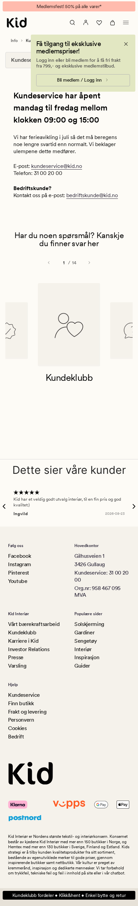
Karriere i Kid (23, 641)
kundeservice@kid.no (56, 166)
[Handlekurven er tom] (112, 22)
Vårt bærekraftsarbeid (33, 624)
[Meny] (126, 22)
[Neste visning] (89, 263)
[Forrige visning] (49, 263)
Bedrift (16, 736)
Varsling (17, 666)
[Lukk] (126, 44)
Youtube (17, 581)
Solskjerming (89, 624)
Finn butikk (20, 703)
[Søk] (72, 22)
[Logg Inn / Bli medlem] (85, 22)
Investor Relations (28, 649)
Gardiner (84, 632)
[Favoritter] (99, 22)
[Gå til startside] (17, 22)
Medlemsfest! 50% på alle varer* (69, 6)
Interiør (82, 649)
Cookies (17, 728)
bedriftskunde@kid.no (92, 195)
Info (14, 40)
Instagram (19, 564)
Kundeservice (24, 695)
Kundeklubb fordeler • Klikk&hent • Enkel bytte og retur (69, 895)
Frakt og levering (27, 712)
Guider (82, 666)
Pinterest (18, 573)
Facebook (19, 556)
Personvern (21, 720)
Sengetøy (85, 641)
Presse (15, 657)
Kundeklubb (22, 632)
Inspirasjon (86, 657)
